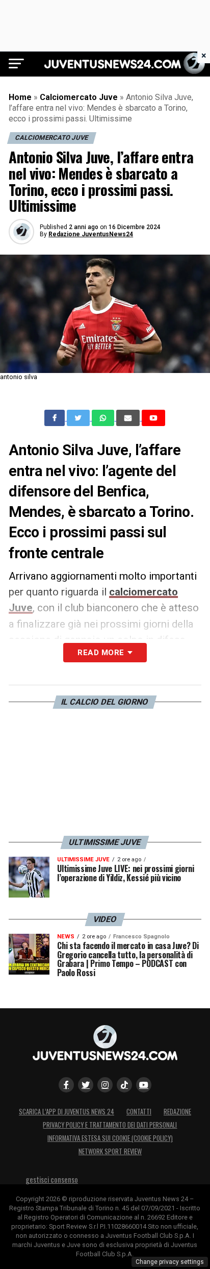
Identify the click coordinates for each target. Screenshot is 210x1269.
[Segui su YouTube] (143, 1084)
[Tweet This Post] (79, 418)
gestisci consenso (51, 1179)
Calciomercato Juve (79, 97)
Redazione (177, 1111)
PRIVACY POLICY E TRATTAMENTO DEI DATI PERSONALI (110, 1125)
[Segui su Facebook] (66, 1084)
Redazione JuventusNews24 (90, 234)
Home (20, 97)
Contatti (138, 1111)
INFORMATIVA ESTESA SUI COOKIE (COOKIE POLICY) (110, 1138)
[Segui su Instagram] (105, 1084)
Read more (100, 652)
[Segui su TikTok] (124, 1084)
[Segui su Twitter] (85, 1084)
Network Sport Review (110, 1151)
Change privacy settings (170, 1261)
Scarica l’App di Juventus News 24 (66, 1111)
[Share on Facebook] (55, 418)
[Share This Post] (104, 418)
